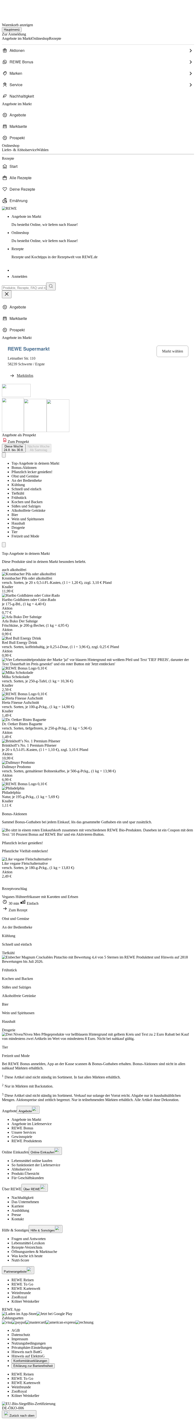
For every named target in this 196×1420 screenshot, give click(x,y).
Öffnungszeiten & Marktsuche (34, 1252)
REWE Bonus (22, 1128)
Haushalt (18, 523)
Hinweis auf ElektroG (28, 1356)
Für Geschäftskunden (27, 1178)
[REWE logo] (9, 208)
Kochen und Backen (27, 502)
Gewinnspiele (21, 1137)
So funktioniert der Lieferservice (35, 1165)
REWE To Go (22, 1284)
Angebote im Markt (26, 1119)
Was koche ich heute (27, 1256)
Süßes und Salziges (26, 506)
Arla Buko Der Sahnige (20, 621)
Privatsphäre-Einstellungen (31, 1348)
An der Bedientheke (26, 480)
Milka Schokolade (15, 677)
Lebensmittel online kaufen (31, 1161)
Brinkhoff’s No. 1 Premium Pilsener (29, 745)
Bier (14, 515)
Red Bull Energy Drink (19, 642)
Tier (14, 532)
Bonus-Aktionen (24, 468)
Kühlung (18, 485)
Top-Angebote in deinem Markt (35, 463)
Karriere (17, 1206)
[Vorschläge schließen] (6, 294)
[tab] (14, 448)
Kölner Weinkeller (25, 1301)
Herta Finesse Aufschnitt (20, 702)
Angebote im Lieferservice (31, 1124)
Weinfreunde (21, 1293)
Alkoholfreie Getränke (28, 510)
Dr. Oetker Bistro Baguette (22, 724)
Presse (16, 1215)
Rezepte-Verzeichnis (26, 1247)
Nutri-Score (20, 1260)
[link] (102, 220)
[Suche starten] (51, 286)
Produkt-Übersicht (25, 1174)
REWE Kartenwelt (25, 1288)
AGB (15, 1330)
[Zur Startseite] (18, 9)
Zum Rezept (17, 910)
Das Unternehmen (25, 1202)
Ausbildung (20, 1210)
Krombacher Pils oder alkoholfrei (27, 578)
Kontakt (17, 1219)
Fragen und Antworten (28, 1239)
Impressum (19, 1339)
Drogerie (18, 528)
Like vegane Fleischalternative (25, 863)
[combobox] (24, 287)
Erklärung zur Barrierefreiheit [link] (33, 1366)
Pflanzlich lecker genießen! (31, 472)
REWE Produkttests (26, 1141)
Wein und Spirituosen (27, 519)
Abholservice (21, 1169)
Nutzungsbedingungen (28, 1343)
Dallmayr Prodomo (16, 767)
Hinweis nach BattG (26, 1352)
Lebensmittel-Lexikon (28, 1243)
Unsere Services (23, 1132)
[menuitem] (98, 50)
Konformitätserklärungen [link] (30, 1361)
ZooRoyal (19, 1297)
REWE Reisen (22, 1280)
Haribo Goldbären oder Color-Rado (29, 600)
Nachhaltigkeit (22, 1198)
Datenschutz (20, 1335)
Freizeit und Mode (25, 536)
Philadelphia (11, 792)
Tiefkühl (17, 493)
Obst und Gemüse (25, 476)
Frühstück (19, 498)
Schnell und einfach (26, 489)
